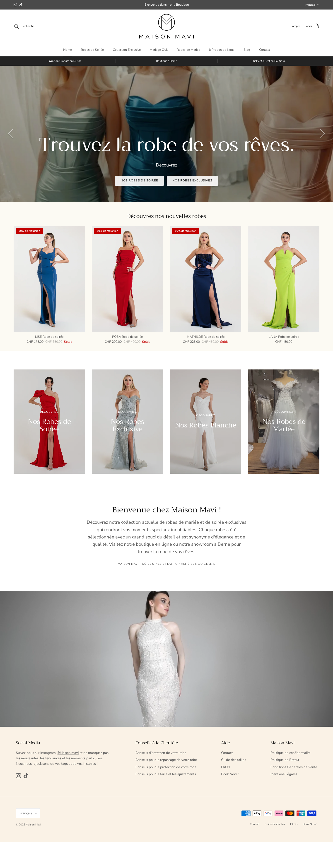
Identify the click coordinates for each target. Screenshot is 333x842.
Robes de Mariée (188, 50)
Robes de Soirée (92, 50)
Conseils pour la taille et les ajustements (165, 774)
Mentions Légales (283, 774)
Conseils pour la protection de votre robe (165, 767)
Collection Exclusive (127, 50)
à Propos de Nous (221, 50)
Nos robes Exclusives (192, 181)
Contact (264, 50)
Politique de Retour (284, 760)
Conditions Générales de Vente (293, 767)
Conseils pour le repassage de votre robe (166, 760)
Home (67, 50)
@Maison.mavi (68, 752)
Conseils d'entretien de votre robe (160, 752)
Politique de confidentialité (290, 752)
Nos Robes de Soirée (139, 181)
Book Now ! (230, 774)
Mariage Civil (159, 50)
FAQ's (225, 767)
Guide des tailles (233, 760)
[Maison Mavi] (166, 26)
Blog (247, 50)
